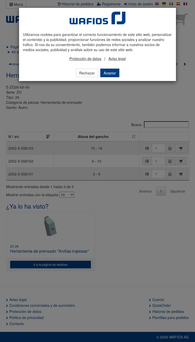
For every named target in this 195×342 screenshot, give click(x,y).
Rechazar (87, 72)
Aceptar (110, 72)
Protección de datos (85, 58)
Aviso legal (117, 58)
